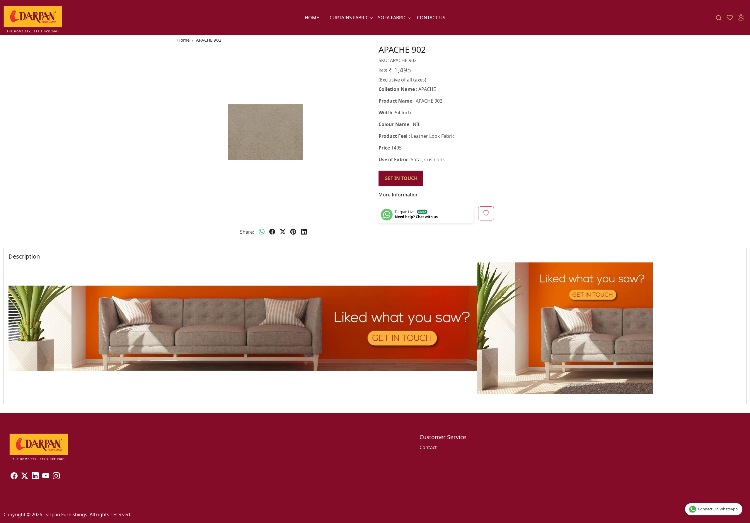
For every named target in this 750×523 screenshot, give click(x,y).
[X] (24, 476)
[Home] (33, 17)
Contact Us (431, 17)
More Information (399, 194)
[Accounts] (740, 17)
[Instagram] (56, 476)
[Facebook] (14, 476)
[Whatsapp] (261, 232)
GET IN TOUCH (400, 178)
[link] (718, 17)
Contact (428, 447)
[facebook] (272, 232)
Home (312, 17)
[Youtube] (45, 476)
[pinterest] (293, 232)
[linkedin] (304, 232)
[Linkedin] (35, 476)
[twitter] (282, 232)
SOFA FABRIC (392, 17)
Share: (247, 232)
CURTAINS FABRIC (349, 17)
